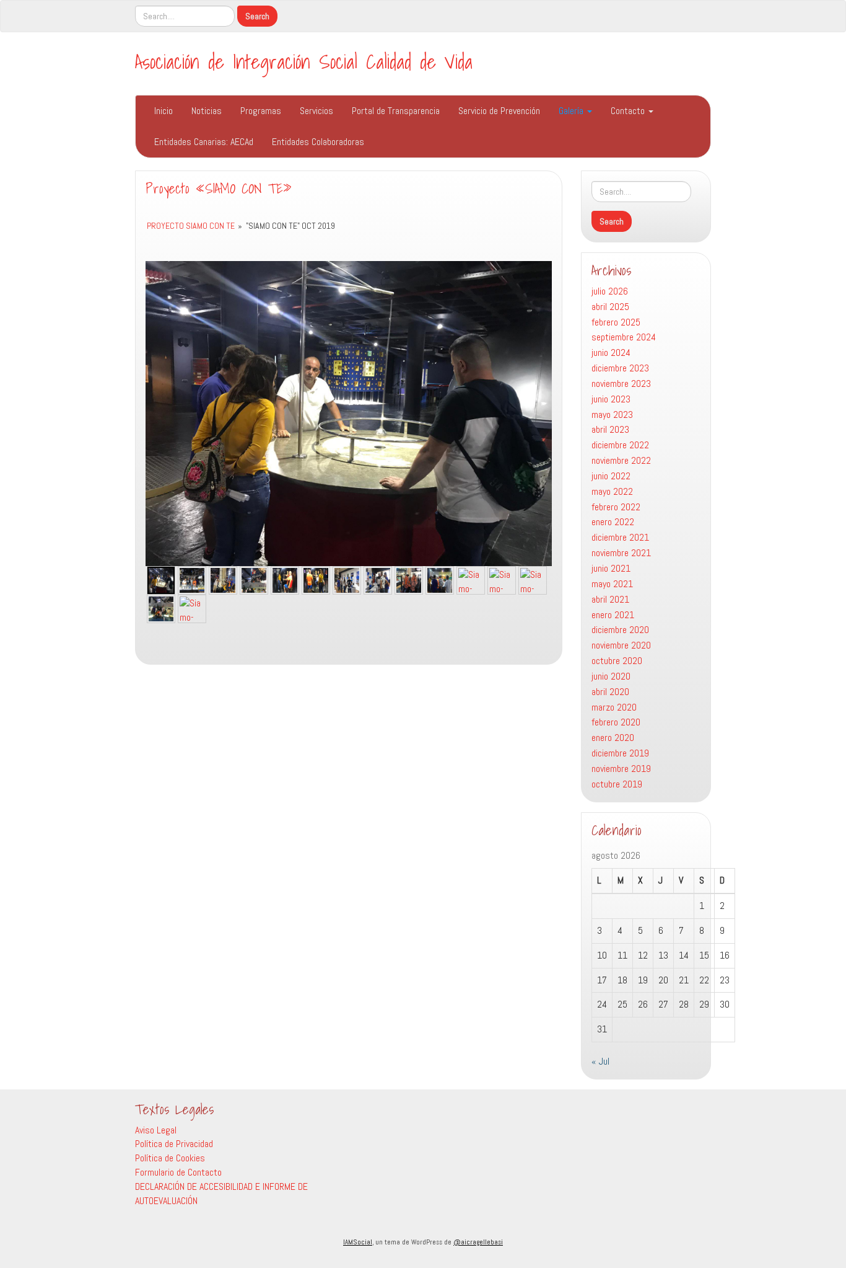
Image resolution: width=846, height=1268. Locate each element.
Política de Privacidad (174, 1143)
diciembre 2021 (620, 537)
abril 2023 (610, 429)
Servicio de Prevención (499, 110)
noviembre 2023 (621, 383)
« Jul (600, 1061)
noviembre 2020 (621, 645)
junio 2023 (610, 399)
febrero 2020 (615, 722)
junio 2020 (610, 676)
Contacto (629, 110)
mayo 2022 (612, 491)
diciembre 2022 (620, 444)
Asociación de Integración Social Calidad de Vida (304, 61)
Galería (572, 110)
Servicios (316, 110)
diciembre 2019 (620, 753)
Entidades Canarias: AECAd (203, 141)
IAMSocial (357, 1242)
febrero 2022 (615, 506)
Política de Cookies (170, 1157)
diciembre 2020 (620, 629)
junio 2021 (610, 568)
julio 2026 (609, 291)
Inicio (163, 110)
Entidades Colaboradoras (318, 141)
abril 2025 (610, 306)
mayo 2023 (612, 414)
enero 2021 (612, 614)
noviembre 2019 (621, 768)
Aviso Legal (156, 1130)
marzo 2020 (614, 707)
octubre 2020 (616, 660)
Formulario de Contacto (178, 1172)
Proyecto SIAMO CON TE (191, 225)
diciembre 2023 (620, 368)
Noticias (206, 110)
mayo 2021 (612, 583)
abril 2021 (610, 599)
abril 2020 (610, 691)
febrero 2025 (615, 322)
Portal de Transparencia (396, 110)
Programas (260, 110)
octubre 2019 (616, 784)
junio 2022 (610, 475)
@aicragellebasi (478, 1242)
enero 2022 (612, 521)
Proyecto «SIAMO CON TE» (219, 188)
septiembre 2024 (623, 337)
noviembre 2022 (621, 460)
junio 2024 (610, 352)
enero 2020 (612, 737)
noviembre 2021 (621, 552)
